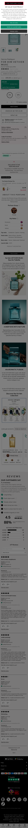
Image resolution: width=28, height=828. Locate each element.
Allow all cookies (14, 22)
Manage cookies (14, 31)
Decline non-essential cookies (14, 27)
